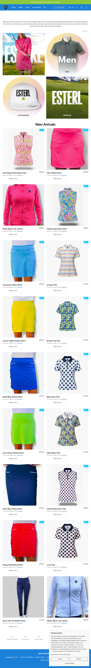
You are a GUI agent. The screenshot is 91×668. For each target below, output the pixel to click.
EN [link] (14, 657)
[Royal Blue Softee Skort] (23, 373)
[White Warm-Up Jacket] (67, 597)
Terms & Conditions (27, 657)
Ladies (20, 7)
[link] (69, 662)
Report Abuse (45, 660)
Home (14, 7)
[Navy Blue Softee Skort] (23, 485)
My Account (25, 639)
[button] (6, 7)
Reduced (46, 7)
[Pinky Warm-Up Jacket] (23, 205)
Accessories (36, 7)
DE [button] (73, 7)
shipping (19, 175)
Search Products (12, 639)
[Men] (67, 51)
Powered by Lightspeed (45, 663)
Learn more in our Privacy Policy (61, 654)
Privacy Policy (40, 657)
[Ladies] (24, 51)
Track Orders (39, 639)
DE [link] (17, 657)
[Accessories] (24, 94)
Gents (27, 7)
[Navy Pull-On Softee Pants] (23, 597)
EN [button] (70, 7)
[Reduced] (67, 94)
